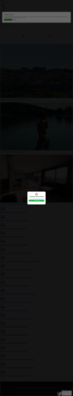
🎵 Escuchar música (36, 200)
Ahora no (36, 202)
